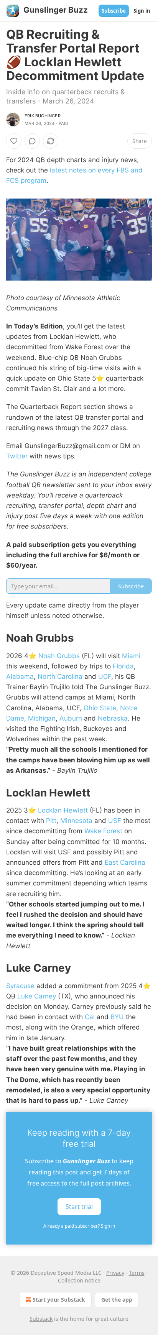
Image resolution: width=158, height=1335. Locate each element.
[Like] (13, 141)
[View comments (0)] (32, 141)
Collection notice (79, 1280)
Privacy (115, 1272)
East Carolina (125, 862)
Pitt (51, 820)
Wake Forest (103, 831)
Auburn (70, 718)
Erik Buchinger (43, 115)
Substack (41, 1318)
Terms (137, 1272)
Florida (123, 666)
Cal (90, 1017)
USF (114, 820)
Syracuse (20, 986)
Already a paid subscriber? (79, 1226)
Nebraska (113, 718)
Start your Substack (59, 1299)
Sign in (141, 10)
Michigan (42, 718)
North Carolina (60, 676)
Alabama (20, 676)
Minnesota (76, 820)
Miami (131, 656)
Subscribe (114, 10)
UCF (104, 676)
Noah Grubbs (59, 656)
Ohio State (100, 708)
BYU (117, 1017)
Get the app (116, 1299)
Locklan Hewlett (63, 810)
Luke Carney (36, 996)
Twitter (17, 456)
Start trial (79, 1206)
